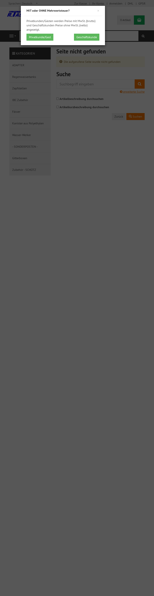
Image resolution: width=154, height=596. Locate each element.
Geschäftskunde (86, 37)
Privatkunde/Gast (40, 37)
